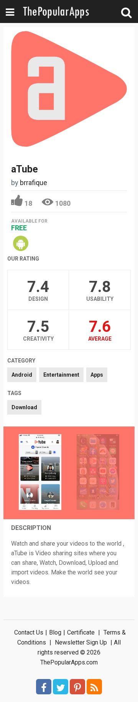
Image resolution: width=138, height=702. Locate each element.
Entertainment (61, 375)
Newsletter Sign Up (81, 642)
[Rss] (94, 686)
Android (22, 375)
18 (28, 203)
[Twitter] (60, 686)
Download (24, 407)
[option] (40, 473)
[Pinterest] (77, 686)
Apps (96, 375)
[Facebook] (43, 686)
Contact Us (28, 632)
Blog (55, 632)
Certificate (81, 632)
